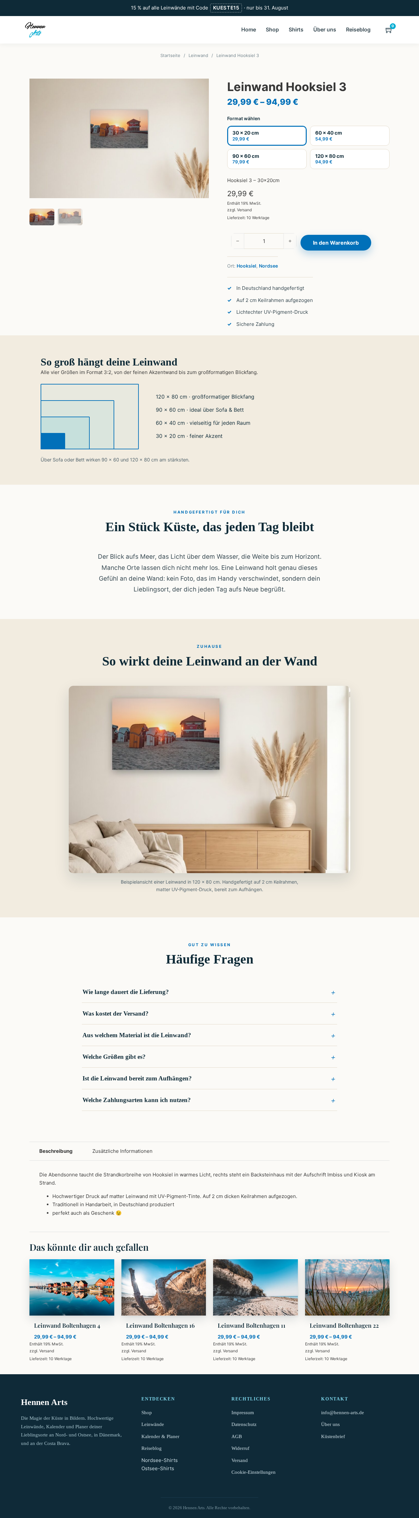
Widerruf (240, 1448)
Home (248, 29)
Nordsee (268, 266)
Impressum (242, 1412)
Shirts (296, 29)
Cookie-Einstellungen (253, 1472)
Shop (272, 29)
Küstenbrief (333, 1436)
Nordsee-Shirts (159, 1460)
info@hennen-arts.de (342, 1412)
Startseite (170, 55)
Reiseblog (358, 29)
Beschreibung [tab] (56, 1151)
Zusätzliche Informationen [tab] (122, 1151)
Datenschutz (244, 1424)
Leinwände (152, 1424)
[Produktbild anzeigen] (119, 138)
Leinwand (198, 55)
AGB (236, 1436)
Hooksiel (246, 266)
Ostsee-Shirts (157, 1468)
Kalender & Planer (160, 1436)
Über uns (324, 29)
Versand (244, 209)
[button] (209, 992)
